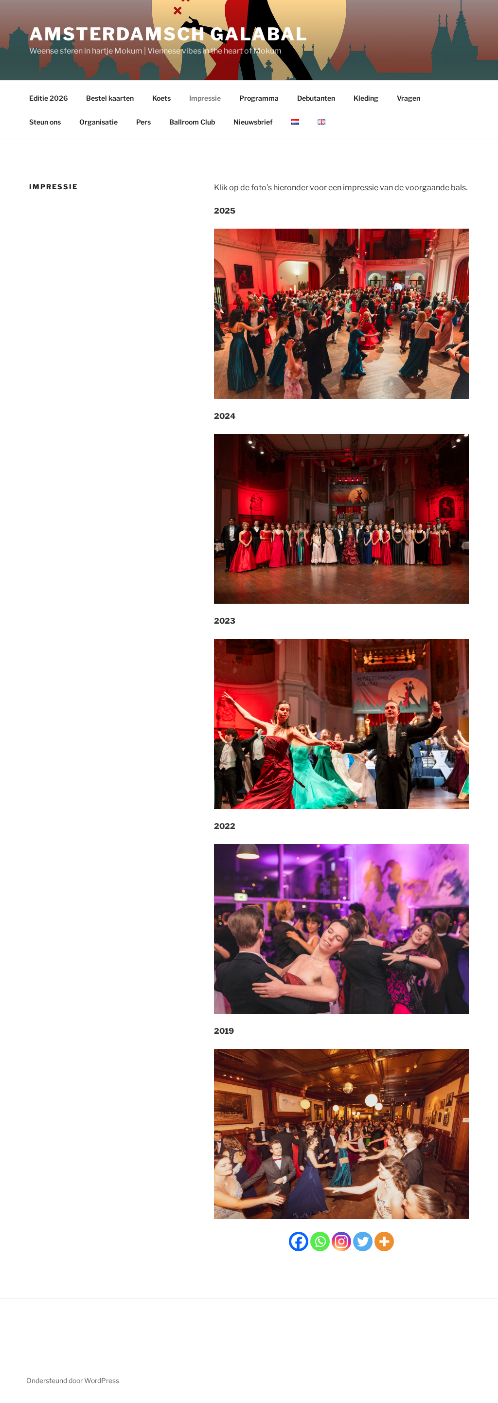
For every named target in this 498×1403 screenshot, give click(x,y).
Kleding (366, 98)
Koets (161, 98)
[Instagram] (341, 1241)
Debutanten (316, 98)
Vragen (408, 98)
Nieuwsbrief (253, 122)
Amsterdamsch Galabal (168, 34)
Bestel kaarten (110, 98)
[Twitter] (363, 1241)
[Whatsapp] (320, 1241)
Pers (143, 122)
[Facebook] (298, 1241)
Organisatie (98, 122)
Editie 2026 (48, 98)
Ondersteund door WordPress (72, 1380)
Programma (259, 98)
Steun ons (45, 122)
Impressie (205, 98)
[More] (384, 1241)
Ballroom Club (192, 122)
